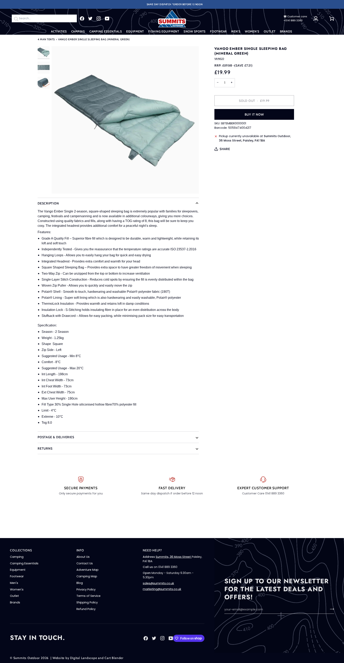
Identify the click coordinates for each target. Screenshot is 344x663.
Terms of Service (88, 596)
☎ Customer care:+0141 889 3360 (295, 18)
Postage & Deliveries (56, 437)
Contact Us (84, 563)
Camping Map (86, 576)
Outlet (14, 596)
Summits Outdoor (26, 658)
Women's (16, 589)
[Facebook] (82, 18)
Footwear (17, 576)
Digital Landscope (83, 658)
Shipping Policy (87, 602)
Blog (79, 583)
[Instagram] (99, 18)
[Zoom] (125, 120)
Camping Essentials (24, 563)
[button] (59, 31)
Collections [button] (21, 550)
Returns (45, 448)
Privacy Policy (86, 589)
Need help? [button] (152, 550)
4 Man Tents (46, 39)
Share (225, 149)
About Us (83, 557)
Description (48, 203)
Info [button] (80, 550)
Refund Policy (86, 609)
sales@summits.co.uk (158, 583)
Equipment (17, 570)
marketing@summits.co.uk (162, 589)
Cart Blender (114, 658)
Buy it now (254, 114)
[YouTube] (107, 18)
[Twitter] (90, 18)
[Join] (330, 609)
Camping (16, 557)
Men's (14, 583)
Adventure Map (87, 570)
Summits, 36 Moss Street (174, 557)
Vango (219, 58)
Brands (15, 602)
